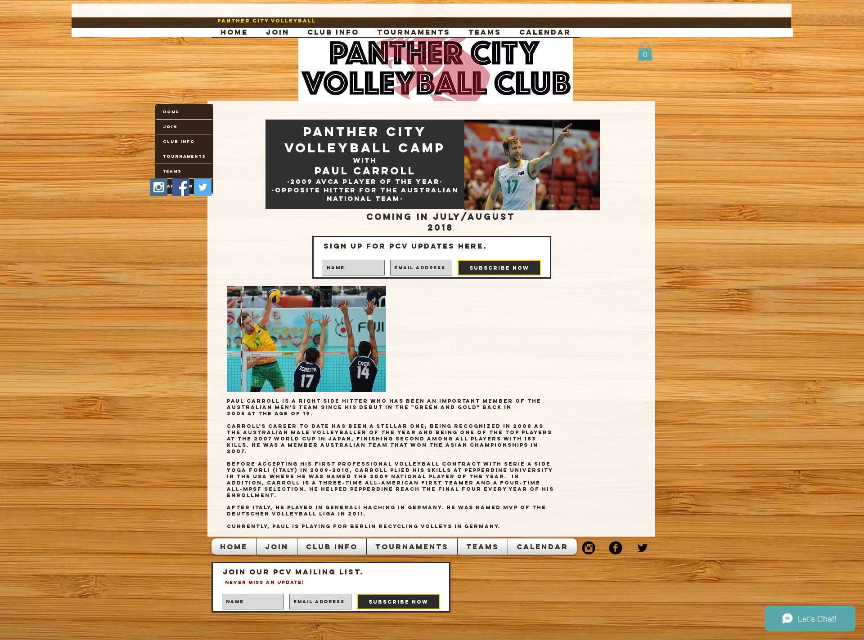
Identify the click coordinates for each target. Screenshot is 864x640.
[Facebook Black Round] (615, 548)
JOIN (170, 126)
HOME (171, 111)
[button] (645, 51)
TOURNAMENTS (184, 156)
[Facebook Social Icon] (180, 187)
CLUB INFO (179, 141)
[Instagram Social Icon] (158, 187)
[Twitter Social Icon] (203, 187)
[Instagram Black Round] (588, 548)
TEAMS (172, 171)
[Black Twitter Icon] (642, 548)
